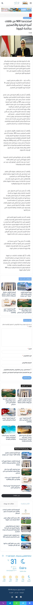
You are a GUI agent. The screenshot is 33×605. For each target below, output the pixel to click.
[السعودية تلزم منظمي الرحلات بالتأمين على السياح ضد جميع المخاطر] (26, 512)
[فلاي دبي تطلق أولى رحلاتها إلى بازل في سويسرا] (26, 546)
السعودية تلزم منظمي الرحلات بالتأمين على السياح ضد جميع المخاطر (11, 511)
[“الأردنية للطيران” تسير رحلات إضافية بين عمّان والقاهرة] (8, 303)
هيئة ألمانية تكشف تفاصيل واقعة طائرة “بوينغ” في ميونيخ (26, 294)
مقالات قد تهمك (9, 503)
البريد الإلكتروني (27, 355)
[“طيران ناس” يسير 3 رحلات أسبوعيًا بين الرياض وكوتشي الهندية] (8, 430)
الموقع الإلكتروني (27, 362)
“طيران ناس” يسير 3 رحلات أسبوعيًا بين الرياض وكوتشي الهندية (9, 437)
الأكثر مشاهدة (25, 503)
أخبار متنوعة (27, 18)
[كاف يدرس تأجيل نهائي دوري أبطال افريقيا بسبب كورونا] (26, 520)
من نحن (16, 592)
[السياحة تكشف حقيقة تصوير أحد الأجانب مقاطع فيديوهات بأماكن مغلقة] (8, 286)
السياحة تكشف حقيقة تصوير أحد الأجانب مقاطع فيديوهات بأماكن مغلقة (9, 294)
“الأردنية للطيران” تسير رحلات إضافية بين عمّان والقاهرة (14, 15)
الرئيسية (22, 592)
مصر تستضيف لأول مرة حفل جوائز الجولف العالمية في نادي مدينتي (24, 310)
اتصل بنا (11, 592)
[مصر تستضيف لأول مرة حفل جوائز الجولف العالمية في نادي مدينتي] (24, 303)
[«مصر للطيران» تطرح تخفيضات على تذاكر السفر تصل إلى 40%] (26, 537)
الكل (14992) (16, 495)
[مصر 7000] (21, 3)
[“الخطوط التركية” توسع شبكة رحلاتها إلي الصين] (8, 412)
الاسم (30, 348)
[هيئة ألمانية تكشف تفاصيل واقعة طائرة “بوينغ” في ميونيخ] (24, 286)
